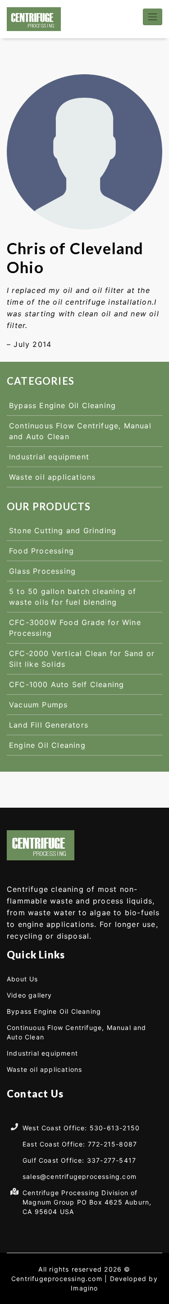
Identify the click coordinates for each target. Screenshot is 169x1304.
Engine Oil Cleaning (47, 745)
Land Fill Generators (48, 724)
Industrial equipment (49, 456)
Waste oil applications (52, 476)
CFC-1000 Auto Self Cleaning (66, 684)
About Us (22, 979)
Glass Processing (42, 571)
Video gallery (29, 995)
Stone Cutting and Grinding (62, 530)
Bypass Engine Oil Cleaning (62, 405)
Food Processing (41, 550)
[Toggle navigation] (152, 17)
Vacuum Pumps (38, 704)
